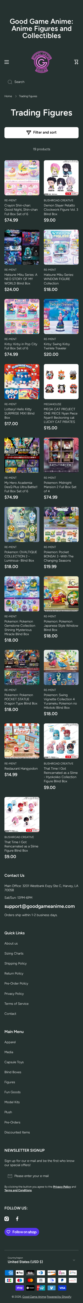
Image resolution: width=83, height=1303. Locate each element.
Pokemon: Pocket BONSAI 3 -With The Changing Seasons (58, 556)
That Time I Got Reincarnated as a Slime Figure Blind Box (21, 846)
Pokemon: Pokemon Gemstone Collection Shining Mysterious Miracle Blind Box (19, 627)
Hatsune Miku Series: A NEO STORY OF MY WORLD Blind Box (20, 279)
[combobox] (41, 82)
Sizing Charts (13, 953)
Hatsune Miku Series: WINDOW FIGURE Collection (59, 279)
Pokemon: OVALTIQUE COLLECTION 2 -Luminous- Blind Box (20, 556)
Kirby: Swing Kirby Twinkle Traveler (57, 346)
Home (8, 96)
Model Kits (12, 1102)
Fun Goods (12, 1092)
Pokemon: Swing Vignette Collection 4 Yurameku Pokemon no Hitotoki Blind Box (60, 701)
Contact (10, 1014)
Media (8, 1052)
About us (11, 943)
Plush (8, 1112)
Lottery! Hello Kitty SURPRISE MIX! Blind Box (19, 413)
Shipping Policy (15, 963)
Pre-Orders (12, 1122)
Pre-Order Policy (16, 983)
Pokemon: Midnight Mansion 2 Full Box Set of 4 (60, 487)
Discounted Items (17, 1132)
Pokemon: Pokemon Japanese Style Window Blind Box (61, 625)
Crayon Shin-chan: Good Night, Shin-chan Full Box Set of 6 (21, 209)
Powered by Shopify (59, 1296)
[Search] (8, 82)
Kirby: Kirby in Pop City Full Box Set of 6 (20, 346)
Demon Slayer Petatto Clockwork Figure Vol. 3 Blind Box (61, 209)
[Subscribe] (73, 1176)
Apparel (10, 1042)
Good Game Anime (34, 1296)
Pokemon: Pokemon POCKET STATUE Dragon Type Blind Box (20, 699)
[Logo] (42, 62)
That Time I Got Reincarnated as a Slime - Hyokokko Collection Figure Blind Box (61, 775)
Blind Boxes (12, 1072)
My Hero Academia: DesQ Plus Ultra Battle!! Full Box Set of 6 (20, 487)
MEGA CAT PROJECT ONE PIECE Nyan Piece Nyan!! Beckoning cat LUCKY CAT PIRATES (60, 415)
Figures (9, 1082)
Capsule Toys (14, 1062)
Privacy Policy (14, 994)
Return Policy (13, 973)
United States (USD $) (25, 1262)
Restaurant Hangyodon (21, 769)
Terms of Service (16, 1004)
